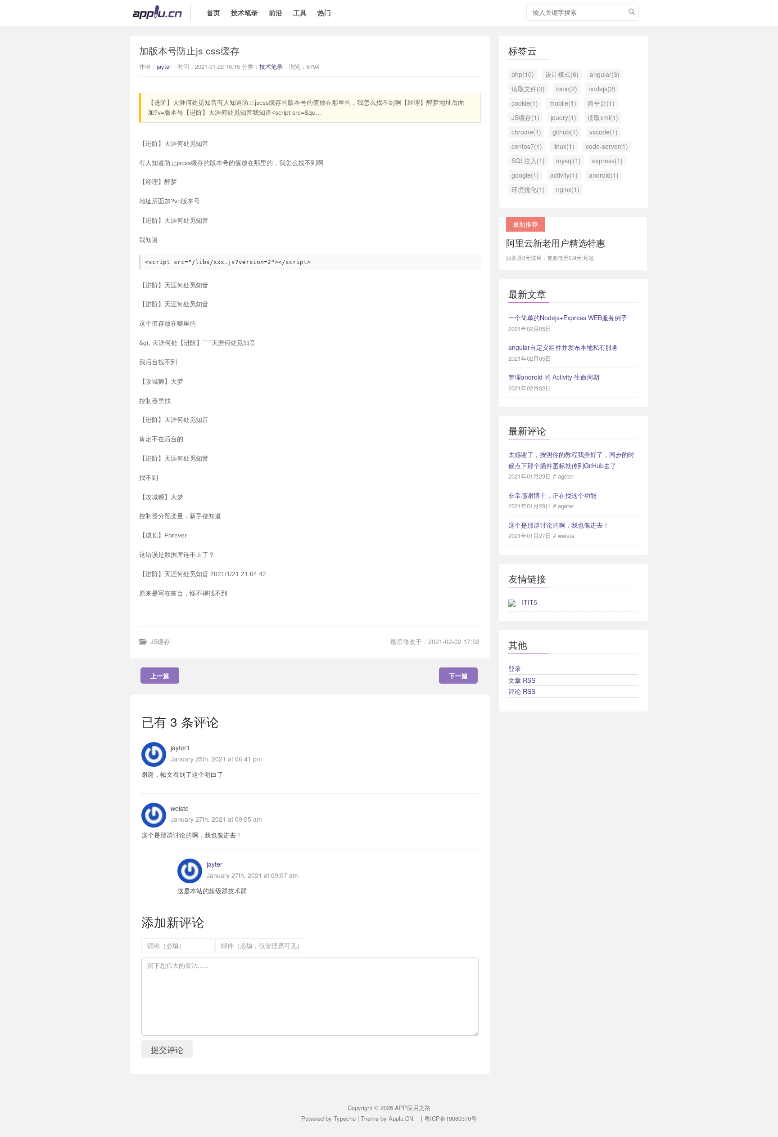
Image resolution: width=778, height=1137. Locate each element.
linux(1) (563, 146)
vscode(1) (603, 131)
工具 (300, 13)
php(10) (522, 74)
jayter (164, 66)
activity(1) (564, 174)
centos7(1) (526, 146)
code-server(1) (607, 146)
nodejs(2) (601, 88)
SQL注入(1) (528, 160)
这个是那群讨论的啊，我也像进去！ (558, 524)
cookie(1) (524, 102)
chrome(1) (526, 131)
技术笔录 (244, 13)
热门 (324, 13)
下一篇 (458, 675)
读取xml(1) (603, 117)
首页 (213, 13)
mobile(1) (562, 102)
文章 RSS (521, 680)
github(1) (565, 131)
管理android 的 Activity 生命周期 (553, 376)
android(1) (604, 174)
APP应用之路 (161, 13)
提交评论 (167, 1049)
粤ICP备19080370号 (450, 1118)
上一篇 (159, 675)
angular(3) (605, 74)
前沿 (275, 13)
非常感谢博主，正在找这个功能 (552, 495)
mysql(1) (568, 160)
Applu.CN (401, 1118)
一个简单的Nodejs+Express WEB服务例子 (567, 317)
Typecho (345, 1118)
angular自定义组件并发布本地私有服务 (563, 347)
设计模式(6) (562, 74)
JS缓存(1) (525, 117)
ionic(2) (566, 88)
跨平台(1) (601, 102)
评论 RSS (521, 691)
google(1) (525, 174)
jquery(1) (563, 117)
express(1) (607, 160)
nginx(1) (567, 189)
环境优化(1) (528, 189)
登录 (514, 668)
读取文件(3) (528, 88)
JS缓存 (160, 641)
